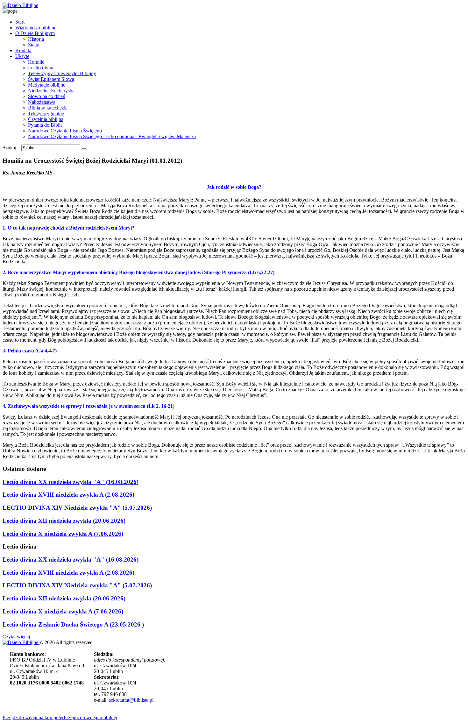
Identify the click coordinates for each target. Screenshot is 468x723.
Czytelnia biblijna (45, 119)
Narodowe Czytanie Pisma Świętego (65, 130)
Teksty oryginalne (46, 113)
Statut (33, 44)
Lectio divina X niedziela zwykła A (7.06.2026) (63, 533)
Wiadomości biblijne (35, 27)
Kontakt (23, 50)
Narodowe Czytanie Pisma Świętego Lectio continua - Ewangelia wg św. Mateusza (112, 136)
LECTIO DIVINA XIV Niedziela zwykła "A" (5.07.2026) (77, 507)
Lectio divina (41, 67)
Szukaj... (11, 147)
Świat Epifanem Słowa (51, 79)
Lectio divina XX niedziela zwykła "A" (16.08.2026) (70, 481)
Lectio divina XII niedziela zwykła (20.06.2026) (64, 520)
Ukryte (22, 56)
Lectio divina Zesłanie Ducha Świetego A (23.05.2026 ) (73, 624)
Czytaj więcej (16, 636)
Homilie (36, 62)
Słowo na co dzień (46, 96)
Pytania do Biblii (45, 125)
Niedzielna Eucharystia (51, 90)
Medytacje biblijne (46, 85)
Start (20, 22)
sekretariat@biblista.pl (131, 700)
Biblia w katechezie (47, 107)
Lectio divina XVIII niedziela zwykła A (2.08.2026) (68, 494)
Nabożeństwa (41, 102)
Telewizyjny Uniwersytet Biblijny (62, 73)
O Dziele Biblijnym (35, 33)
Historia (36, 39)
